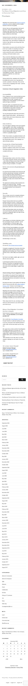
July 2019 (4, 525)
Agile (3, 581)
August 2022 (5, 470)
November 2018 (5, 545)
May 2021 (4, 503)
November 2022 (5, 462)
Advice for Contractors (7, 576)
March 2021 (4, 506)
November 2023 (5, 450)
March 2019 (4, 537)
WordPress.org (5, 623)
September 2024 (5, 423)
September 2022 (5, 467)
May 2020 (4, 514)
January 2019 (5, 539)
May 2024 (4, 434)
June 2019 (4, 528)
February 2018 (5, 556)
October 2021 (5, 495)
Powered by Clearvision (10, 667)
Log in (3, 615)
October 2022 (5, 464)
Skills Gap (4, 603)
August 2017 (5, 567)
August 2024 (5, 426)
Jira (3, 598)
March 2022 (4, 484)
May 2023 (4, 456)
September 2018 (5, 548)
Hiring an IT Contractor (7, 595)
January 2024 (5, 445)
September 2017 (5, 564)
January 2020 (5, 520)
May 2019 (4, 531)
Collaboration (5, 589)
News (3, 601)
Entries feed (4, 617)
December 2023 (5, 448)
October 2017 (5, 562)
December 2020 (5, 512)
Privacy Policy (20, 667)
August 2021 (5, 500)
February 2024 (5, 442)
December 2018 (5, 542)
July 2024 (4, 428)
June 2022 (4, 475)
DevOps (4, 592)
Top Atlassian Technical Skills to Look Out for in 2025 (13, 397)
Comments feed (5, 620)
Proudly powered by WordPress (16, 677)
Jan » (21, 659)
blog (3, 413)
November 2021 (5, 492)
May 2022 (4, 478)
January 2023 (5, 459)
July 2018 (4, 550)
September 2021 (5, 498)
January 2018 (5, 559)
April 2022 (4, 481)
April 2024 (4, 437)
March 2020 (4, 517)
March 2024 (4, 439)
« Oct (7, 659)
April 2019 (4, 534)
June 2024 (4, 431)
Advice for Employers (7, 578)
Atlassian (4, 584)
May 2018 (4, 553)
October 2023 (5, 453)
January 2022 (5, 489)
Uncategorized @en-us (7, 606)
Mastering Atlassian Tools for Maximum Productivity (13, 400)
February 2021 (5, 509)
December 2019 (5, 523)
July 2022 (4, 473)
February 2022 (5, 487)
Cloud (3, 587)
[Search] (22, 379)
